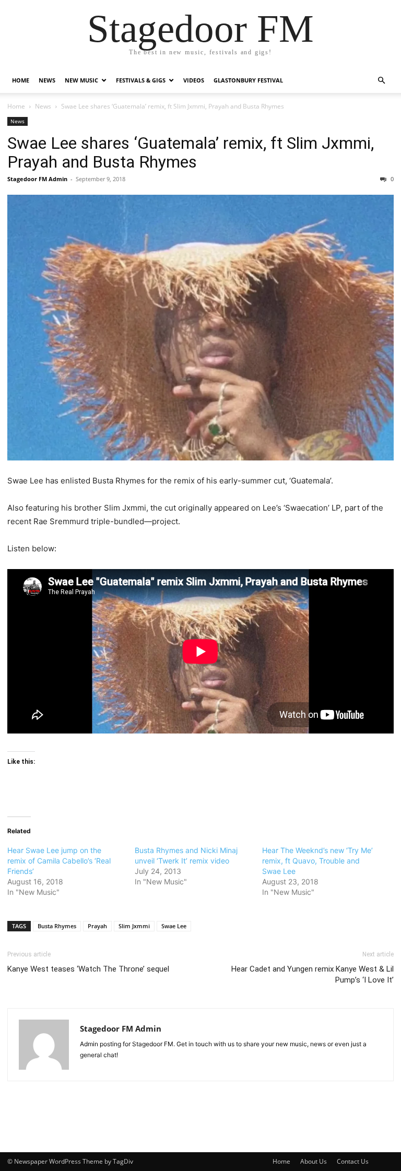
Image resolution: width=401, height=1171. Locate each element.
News (47, 80)
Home (20, 80)
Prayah (97, 926)
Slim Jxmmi (134, 926)
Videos (193, 80)
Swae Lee (173, 926)
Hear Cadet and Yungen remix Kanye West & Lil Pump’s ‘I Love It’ (312, 974)
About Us (313, 1161)
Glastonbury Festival (248, 80)
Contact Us (353, 1161)
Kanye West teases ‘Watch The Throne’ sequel (88, 969)
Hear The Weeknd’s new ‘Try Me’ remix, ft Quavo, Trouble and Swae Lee (317, 861)
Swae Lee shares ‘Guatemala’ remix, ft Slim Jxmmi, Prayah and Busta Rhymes (190, 152)
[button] (381, 81)
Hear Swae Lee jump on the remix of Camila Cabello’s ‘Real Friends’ (59, 861)
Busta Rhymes (57, 926)
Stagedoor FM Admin (37, 179)
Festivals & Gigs (141, 80)
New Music (81, 80)
